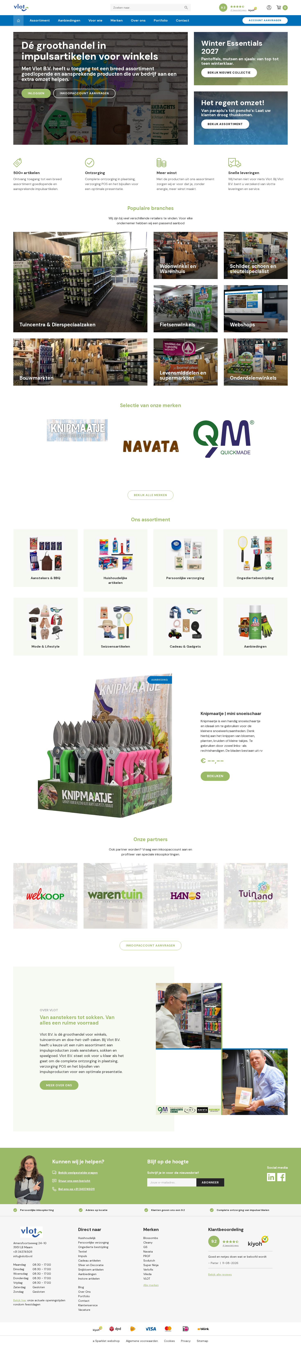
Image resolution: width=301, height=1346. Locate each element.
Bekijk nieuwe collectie (229, 72)
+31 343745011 (22, 1252)
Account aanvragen (265, 20)
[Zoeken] (187, 7)
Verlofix (148, 1269)
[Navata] (150, 446)
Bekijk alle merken (150, 495)
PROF (146, 1256)
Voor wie (95, 20)
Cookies (169, 1341)
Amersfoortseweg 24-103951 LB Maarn (29, 1245)
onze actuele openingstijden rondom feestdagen (39, 1302)
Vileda (147, 1274)
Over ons (138, 20)
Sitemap (202, 1341)
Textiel (82, 1251)
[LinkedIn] (271, 1178)
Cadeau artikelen (89, 1260)
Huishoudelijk (87, 1238)
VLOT (146, 1278)
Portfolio (161, 20)
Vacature (84, 1310)
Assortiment (40, 20)
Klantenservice (88, 1305)
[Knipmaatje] (77, 430)
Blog (81, 1287)
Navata (148, 1251)
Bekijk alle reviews (220, 1274)
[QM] (223, 438)
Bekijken (215, 776)
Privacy (186, 1341)
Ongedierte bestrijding (93, 1247)
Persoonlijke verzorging (93, 1242)
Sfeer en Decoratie (91, 1265)
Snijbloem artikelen (91, 1269)
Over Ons (84, 1292)
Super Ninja (150, 1265)
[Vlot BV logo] (21, 7)
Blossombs (150, 1238)
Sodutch (149, 1260)
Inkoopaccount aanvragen (84, 93)
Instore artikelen (89, 1278)
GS (145, 1247)
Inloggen (36, 93)
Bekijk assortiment (225, 124)
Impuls (82, 1256)
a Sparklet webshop (106, 1341)
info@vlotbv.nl (22, 1256)
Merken (117, 20)
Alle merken (151, 1285)
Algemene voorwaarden (142, 1341)
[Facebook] (281, 1178)
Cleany (148, 1242)
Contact (182, 20)
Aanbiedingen (69, 20)
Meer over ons (59, 1085)
